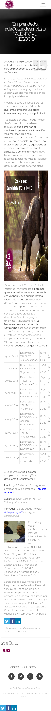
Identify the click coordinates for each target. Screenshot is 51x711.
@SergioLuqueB (13, 512)
